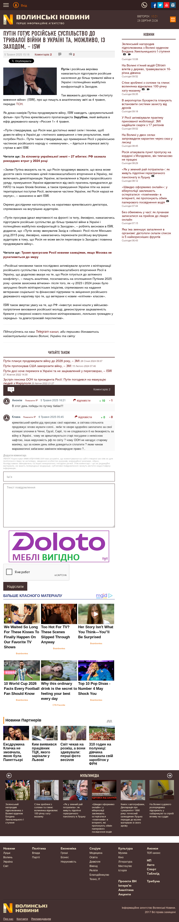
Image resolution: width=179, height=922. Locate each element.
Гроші (64, 853)
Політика (39, 848)
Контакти (22, 918)
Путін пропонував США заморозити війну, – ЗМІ (37, 365)
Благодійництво (99, 874)
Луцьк (6, 853)
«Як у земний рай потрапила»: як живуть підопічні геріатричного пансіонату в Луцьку (146, 173)
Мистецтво (125, 866)
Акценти (124, 894)
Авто (151, 864)
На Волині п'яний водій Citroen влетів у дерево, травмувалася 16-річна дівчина (146, 69)
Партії (36, 857)
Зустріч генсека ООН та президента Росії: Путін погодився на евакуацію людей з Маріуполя (54, 381)
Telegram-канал (47, 331)
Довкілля (95, 861)
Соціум (95, 848)
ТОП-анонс (153, 853)
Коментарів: (43, 54)
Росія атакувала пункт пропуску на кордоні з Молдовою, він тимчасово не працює (147, 155)
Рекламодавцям (41, 918)
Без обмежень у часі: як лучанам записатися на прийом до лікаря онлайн (145, 215)
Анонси (152, 848)
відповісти (83, 400)
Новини (148, 34)
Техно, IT (95, 879)
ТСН (19, 104)
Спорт (151, 869)
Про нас (8, 918)
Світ (6, 866)
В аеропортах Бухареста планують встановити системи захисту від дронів (147, 104)
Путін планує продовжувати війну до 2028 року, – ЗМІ (42, 360)
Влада (36, 853)
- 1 (111, 400)
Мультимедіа (89, 775)
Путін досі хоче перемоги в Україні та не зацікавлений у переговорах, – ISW (57, 370)
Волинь (7, 857)
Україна (8, 861)
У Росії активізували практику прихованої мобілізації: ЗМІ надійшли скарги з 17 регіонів (143, 121)
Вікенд (94, 866)
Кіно (121, 857)
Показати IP (31, 400)
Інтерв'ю (124, 885)
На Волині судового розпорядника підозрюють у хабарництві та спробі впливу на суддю (162, 810)
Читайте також (59, 352)
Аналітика (126, 889)
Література (125, 861)
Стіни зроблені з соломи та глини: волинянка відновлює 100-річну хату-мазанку (146, 86)
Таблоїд (153, 873)
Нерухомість (68, 861)
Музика (122, 853)
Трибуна (153, 881)
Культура (125, 848)
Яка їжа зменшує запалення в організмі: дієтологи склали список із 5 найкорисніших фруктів (146, 233)
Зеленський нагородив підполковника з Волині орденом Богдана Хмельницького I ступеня (146, 47)
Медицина (96, 853)
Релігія (94, 870)
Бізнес (65, 857)
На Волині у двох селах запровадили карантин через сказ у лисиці (147, 138)
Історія (122, 870)
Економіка (68, 848)
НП (149, 860)
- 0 (111, 417)
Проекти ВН (127, 881)
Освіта (94, 857)
